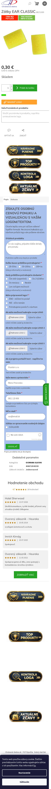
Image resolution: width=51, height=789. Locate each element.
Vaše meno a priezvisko (17, 377)
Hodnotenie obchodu (25, 482)
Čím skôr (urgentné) (18, 278)
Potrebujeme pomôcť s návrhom (23, 307)
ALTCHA (39, 439)
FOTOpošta (28, 752)
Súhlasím (24, 782)
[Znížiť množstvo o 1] (11, 89)
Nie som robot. (17, 435)
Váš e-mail (10, 411)
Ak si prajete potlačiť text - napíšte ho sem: (24, 360)
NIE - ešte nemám (17, 303)
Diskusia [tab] (14, 199)
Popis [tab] (6, 199)
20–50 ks (12, 266)
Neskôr (28, 282)
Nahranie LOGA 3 (18, 348)
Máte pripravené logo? (17, 295)
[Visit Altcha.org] (39, 435)
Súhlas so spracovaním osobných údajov (25, 423)
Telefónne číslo (13, 393)
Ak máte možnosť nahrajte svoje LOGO (24, 312)
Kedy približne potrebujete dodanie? (24, 275)
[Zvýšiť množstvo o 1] (11, 86)
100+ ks (39, 266)
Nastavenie (24, 772)
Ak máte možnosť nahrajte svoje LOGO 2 (25, 327)
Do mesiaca (14, 282)
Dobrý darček (40, 752)
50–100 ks (26, 266)
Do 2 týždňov (38, 278)
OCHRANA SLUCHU (34, 462)
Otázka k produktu (15, 238)
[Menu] (44, 3)
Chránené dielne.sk (13, 752)
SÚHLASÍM (14, 427)
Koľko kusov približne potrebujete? (23, 263)
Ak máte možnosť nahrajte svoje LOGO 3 (25, 343)
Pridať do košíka (27, 88)
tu (35, 765)
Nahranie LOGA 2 (18, 332)
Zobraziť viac (25, 574)
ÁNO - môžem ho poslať (19, 299)
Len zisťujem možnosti (19, 286)
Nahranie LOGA (17, 317)
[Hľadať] (30, 3)
